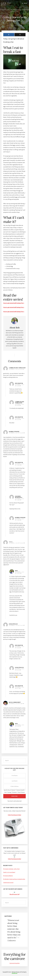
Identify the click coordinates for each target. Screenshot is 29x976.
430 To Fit (6, 4)
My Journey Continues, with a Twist (11, 869)
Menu (25, 3)
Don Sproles (13, 624)
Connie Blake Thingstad (17, 367)
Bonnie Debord (14, 431)
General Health (20, 790)
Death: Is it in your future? (9, 872)
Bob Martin (19, 383)
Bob (16, 570)
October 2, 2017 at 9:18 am (16, 369)
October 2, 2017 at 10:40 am (17, 543)
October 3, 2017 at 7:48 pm (16, 703)
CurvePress (14, 973)
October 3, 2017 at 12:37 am (17, 625)
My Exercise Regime (8, 875)
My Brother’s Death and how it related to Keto (14, 879)
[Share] (8, 34)
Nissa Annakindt (15, 702)
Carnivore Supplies (15, 963)
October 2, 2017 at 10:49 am (17, 432)
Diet (5, 792)
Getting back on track (8, 882)
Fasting (9, 792)
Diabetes (14, 792)
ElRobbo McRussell (18, 497)
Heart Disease (21, 792)
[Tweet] (20, 34)
